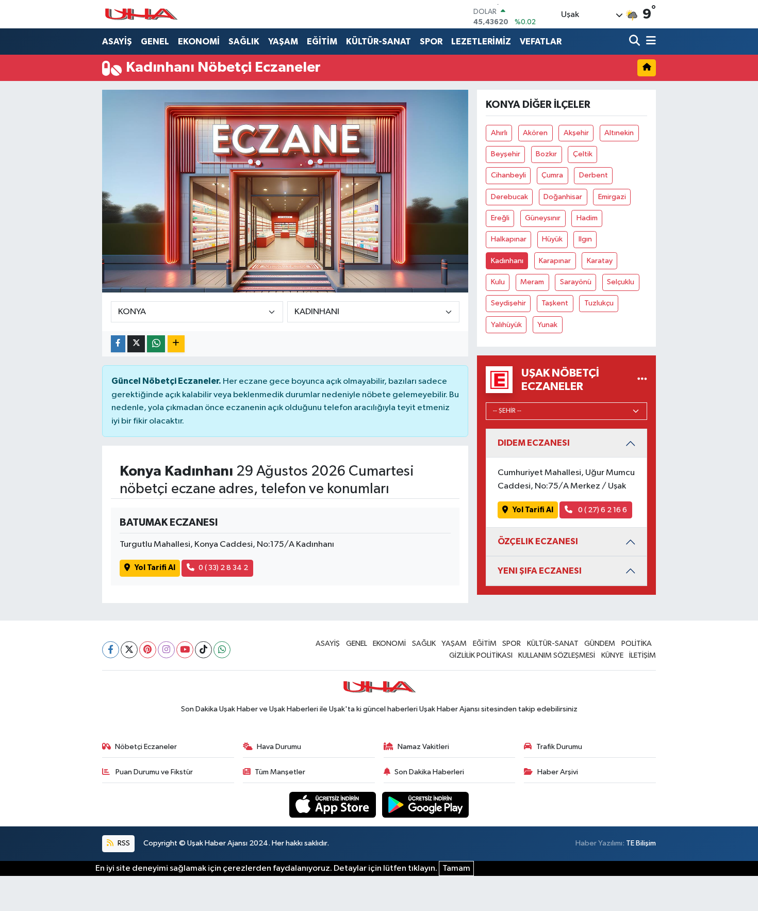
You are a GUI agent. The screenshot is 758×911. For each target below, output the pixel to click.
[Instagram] (166, 649)
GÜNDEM (599, 643)
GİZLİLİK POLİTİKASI (481, 655)
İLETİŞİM (642, 655)
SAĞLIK (243, 41)
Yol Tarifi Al (155, 568)
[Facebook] (110, 649)
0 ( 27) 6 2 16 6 (601, 510)
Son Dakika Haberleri (429, 772)
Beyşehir (505, 154)
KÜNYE (612, 655)
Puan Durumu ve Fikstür (153, 772)
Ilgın (585, 239)
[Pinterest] (147, 649)
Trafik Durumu (559, 747)
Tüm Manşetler (280, 772)
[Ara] (635, 41)
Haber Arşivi (557, 772)
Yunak (547, 325)
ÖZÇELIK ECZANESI (538, 541)
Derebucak (509, 197)
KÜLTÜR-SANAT (378, 41)
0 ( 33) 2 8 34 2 (223, 568)
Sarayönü (575, 282)
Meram (532, 282)
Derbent (593, 175)
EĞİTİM (322, 41)
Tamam (456, 868)
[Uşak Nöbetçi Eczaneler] (642, 380)
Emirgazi (612, 197)
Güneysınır (543, 218)
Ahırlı (499, 133)
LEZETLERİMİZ (481, 41)
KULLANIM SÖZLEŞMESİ (556, 655)
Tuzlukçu (599, 303)
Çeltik (582, 154)
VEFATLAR (541, 41)
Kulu (498, 282)
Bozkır (546, 154)
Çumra (552, 175)
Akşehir (576, 133)
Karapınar (555, 261)
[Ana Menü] (649, 41)
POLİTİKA (636, 643)
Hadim (587, 218)
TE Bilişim (641, 843)
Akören (535, 133)
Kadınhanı (507, 261)
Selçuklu (620, 282)
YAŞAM (283, 41)
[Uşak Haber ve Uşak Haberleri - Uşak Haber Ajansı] (140, 14)
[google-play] (425, 804)
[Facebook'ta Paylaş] (118, 343)
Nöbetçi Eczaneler (146, 747)
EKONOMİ (199, 41)
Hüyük (552, 239)
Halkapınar (508, 239)
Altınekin (619, 133)
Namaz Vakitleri (423, 747)
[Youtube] (184, 649)
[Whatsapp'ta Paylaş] (156, 343)
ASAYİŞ (117, 41)
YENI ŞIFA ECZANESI (540, 570)
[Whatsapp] (221, 649)
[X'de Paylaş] (136, 343)
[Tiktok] (203, 649)
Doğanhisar (562, 197)
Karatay (600, 261)
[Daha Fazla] (176, 343)
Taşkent (554, 303)
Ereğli (500, 218)
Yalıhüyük (506, 325)
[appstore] (333, 804)
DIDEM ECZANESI (534, 442)
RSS (123, 843)
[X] (129, 649)
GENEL (155, 41)
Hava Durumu (279, 747)
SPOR (431, 41)
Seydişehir (508, 303)
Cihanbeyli (508, 175)
